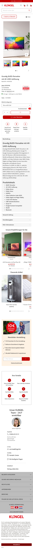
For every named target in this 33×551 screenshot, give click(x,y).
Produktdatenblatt (22, 108)
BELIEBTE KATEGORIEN (8, 474)
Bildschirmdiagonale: (7, 102)
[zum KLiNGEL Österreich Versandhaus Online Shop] (12, 507)
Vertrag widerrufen (13, 469)
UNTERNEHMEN (6, 489)
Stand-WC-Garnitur (11, 304)
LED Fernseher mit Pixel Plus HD (11, 262)
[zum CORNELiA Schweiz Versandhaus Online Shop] (16, 507)
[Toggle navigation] (2, 5)
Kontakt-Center (14, 455)
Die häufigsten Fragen (16, 459)
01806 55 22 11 (14, 434)
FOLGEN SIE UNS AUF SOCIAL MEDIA (12, 499)
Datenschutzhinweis (16, 363)
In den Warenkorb (17, 117)
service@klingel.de (15, 449)
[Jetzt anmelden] (26, 359)
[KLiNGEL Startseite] (9, 5)
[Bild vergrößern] (26, 54)
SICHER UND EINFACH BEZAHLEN (11, 479)
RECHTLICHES (6, 484)
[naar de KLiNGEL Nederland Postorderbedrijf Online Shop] (20, 507)
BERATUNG (5, 494)
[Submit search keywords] (29, 10)
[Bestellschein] (27, 5)
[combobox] (16, 10)
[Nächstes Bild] (28, 70)
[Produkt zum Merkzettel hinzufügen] (20, 112)
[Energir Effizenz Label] (29, 109)
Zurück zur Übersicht (9, 16)
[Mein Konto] (21, 5)
